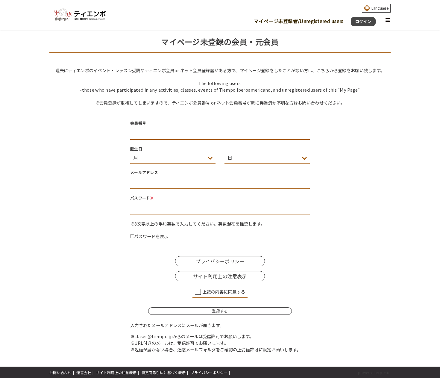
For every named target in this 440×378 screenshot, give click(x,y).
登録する (220, 311)
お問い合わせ (60, 372)
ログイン (363, 21)
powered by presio (374, 372)
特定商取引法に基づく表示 (164, 372)
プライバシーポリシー (209, 372)
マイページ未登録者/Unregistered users (298, 21)
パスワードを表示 (151, 236)
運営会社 (83, 372)
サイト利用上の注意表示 (116, 372)
